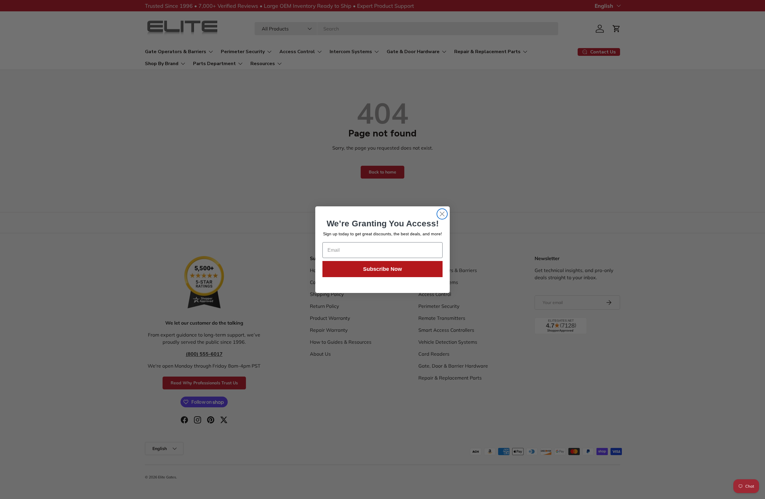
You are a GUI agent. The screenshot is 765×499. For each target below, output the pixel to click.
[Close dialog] (442, 214)
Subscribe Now (382, 269)
